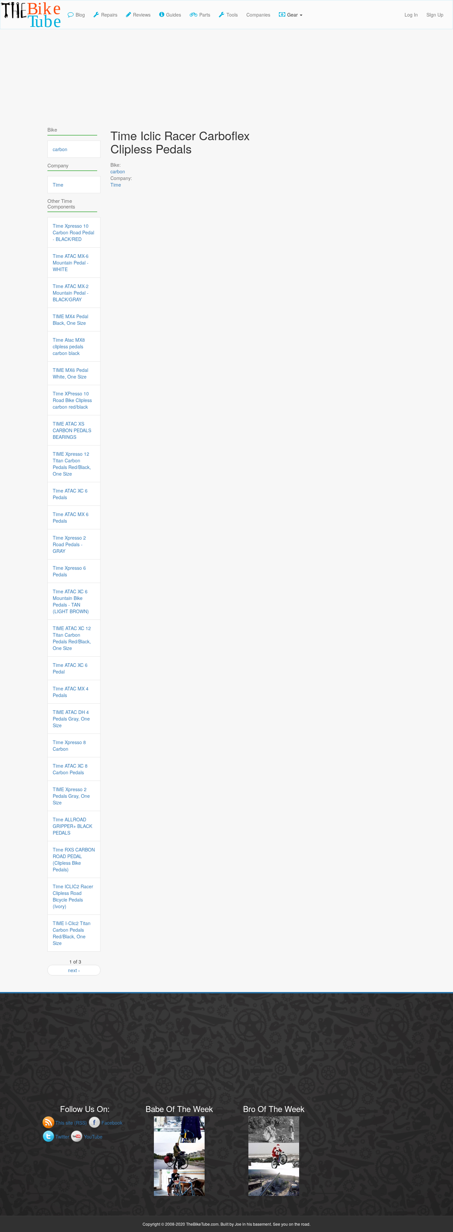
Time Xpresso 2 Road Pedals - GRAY (69, 544)
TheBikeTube (17, 28)
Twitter (62, 1136)
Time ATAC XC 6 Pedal (70, 668)
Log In (411, 14)
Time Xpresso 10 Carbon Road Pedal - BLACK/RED (73, 232)
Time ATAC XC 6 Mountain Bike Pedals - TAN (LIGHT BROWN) (71, 601)
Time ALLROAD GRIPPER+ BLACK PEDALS (72, 826)
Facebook (111, 1122)
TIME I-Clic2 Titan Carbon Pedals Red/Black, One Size (72, 933)
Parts (204, 14)
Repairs (109, 14)
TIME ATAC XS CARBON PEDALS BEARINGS (72, 430)
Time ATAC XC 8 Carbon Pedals (70, 769)
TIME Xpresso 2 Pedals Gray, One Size (71, 796)
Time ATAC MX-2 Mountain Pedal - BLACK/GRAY (71, 293)
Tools (232, 14)
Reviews (142, 14)
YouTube (93, 1136)
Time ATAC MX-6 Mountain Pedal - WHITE (71, 262)
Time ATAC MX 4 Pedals (71, 691)
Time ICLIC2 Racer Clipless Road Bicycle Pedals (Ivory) (73, 896)
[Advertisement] (226, 75)
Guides (173, 14)
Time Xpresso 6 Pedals (69, 571)
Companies (258, 14)
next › (74, 970)
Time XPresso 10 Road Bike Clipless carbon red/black (72, 400)
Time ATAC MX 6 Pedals (71, 517)
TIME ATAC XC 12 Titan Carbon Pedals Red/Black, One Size (72, 638)
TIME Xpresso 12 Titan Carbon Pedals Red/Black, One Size (72, 463)
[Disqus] (200, 385)
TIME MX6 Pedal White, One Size (70, 373)
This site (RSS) (71, 1122)
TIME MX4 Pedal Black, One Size (70, 319)
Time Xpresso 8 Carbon (69, 745)
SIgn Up (434, 14)
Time (115, 184)
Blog (80, 14)
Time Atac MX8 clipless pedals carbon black (69, 346)
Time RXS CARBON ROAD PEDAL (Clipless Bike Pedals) (74, 859)
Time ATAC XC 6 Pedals (70, 493)
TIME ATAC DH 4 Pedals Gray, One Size (71, 719)
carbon (117, 171)
